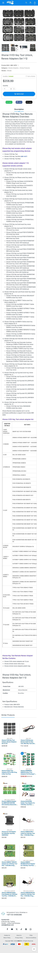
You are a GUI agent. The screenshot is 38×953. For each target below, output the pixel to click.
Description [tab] (19, 109)
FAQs (31, 935)
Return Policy (7, 937)
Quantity (5, 85)
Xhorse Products (25, 68)
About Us (19, 935)
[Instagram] (26, 929)
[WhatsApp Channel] (31, 929)
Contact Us (7, 935)
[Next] (36, 25)
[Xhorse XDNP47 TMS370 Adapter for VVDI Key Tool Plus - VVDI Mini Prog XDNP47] (9, 850)
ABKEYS (19, 941)
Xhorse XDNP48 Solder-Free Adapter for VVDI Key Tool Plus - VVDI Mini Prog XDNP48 (9, 894)
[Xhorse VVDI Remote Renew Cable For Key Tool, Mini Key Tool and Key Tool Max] (28, 728)
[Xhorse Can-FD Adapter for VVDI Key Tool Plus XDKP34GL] (9, 820)
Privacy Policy (19, 937)
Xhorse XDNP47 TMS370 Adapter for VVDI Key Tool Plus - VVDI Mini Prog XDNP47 (9, 863)
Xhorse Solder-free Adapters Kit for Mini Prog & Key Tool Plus (9, 772)
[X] (17, 929)
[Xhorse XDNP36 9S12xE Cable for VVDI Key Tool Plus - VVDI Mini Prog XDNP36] (28, 881)
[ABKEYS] (10, 4)
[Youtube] (12, 929)
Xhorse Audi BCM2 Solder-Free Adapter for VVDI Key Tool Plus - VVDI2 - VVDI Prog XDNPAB (28, 803)
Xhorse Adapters (13, 68)
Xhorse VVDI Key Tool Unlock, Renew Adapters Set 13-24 (9, 741)
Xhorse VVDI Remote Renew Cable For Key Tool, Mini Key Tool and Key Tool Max (27, 741)
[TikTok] (21, 929)
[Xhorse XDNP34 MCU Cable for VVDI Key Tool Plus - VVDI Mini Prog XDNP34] (28, 820)
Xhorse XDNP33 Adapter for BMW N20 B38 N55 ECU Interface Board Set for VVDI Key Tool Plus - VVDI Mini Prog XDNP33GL (9, 803)
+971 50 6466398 (14, 914)
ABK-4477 (24, 156)
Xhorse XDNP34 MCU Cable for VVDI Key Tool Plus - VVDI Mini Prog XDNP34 (28, 833)
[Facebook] (7, 929)
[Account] (30, 3)
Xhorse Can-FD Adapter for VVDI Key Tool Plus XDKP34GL (9, 833)
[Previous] (2, 25)
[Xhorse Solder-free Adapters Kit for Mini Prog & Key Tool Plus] (9, 759)
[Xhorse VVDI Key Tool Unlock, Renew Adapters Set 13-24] (9, 728)
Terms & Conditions (31, 937)
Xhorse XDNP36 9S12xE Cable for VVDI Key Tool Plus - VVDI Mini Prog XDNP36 (28, 894)
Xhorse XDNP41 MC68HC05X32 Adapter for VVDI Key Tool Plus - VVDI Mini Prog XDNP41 (28, 863)
